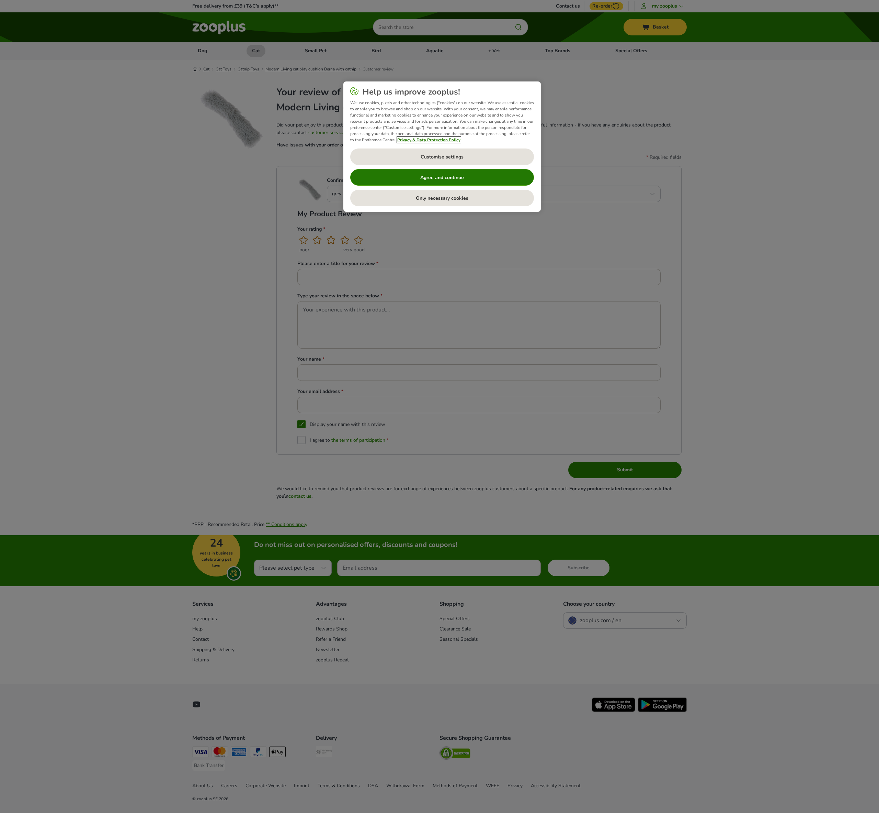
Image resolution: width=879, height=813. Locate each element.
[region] (442, 146)
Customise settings (442, 157)
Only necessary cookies (442, 198)
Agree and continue (442, 177)
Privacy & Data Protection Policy (428, 140)
